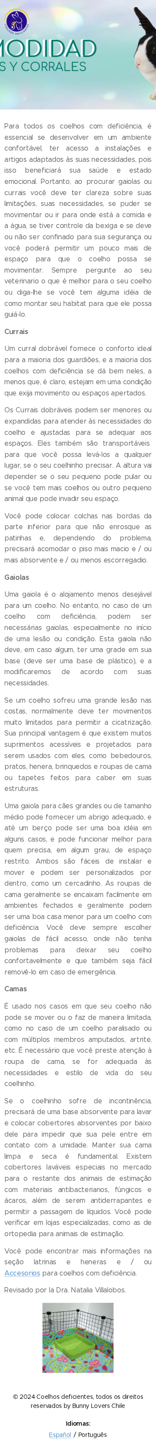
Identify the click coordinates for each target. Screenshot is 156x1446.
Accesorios (22, 1273)
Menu (143, 21)
